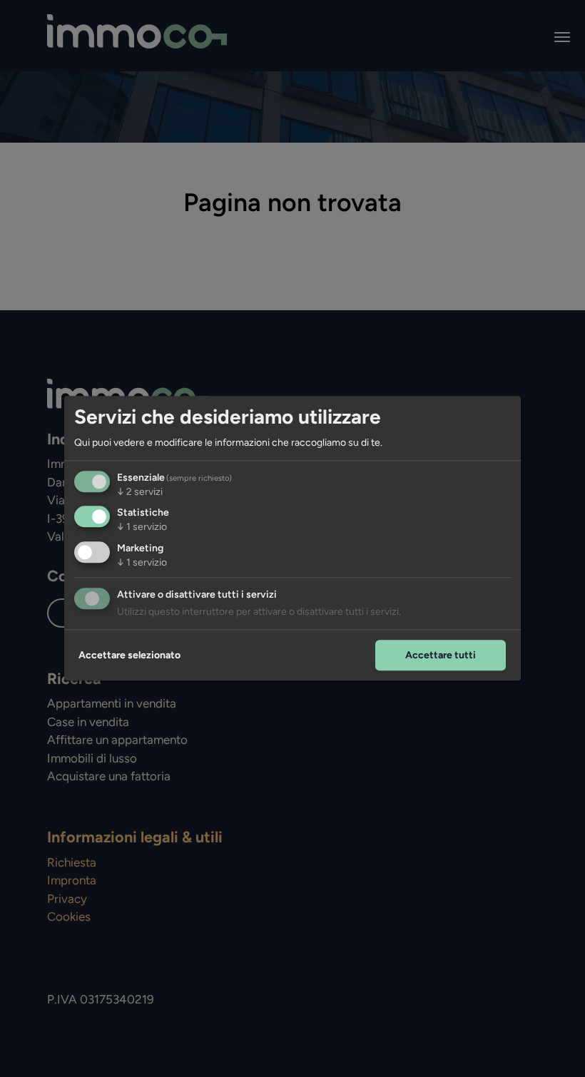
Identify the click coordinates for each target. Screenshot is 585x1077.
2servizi (140, 492)
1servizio (142, 527)
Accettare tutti (440, 655)
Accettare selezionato (129, 655)
